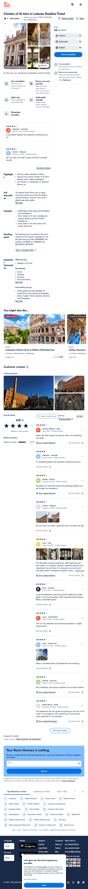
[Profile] (80, 4)
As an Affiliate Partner (73, 852)
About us (58, 844)
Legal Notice (43, 848)
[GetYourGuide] (7, 4)
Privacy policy (43, 852)
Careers (58, 848)
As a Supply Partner (72, 844)
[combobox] (66, 419)
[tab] (17, 791)
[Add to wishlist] (62, 317)
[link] (34, 337)
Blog (56, 852)
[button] (11, 18)
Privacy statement (68, 781)
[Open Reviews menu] (82, 430)
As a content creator (72, 848)
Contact (41, 844)
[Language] (72, 4)
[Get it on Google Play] (28, 846)
